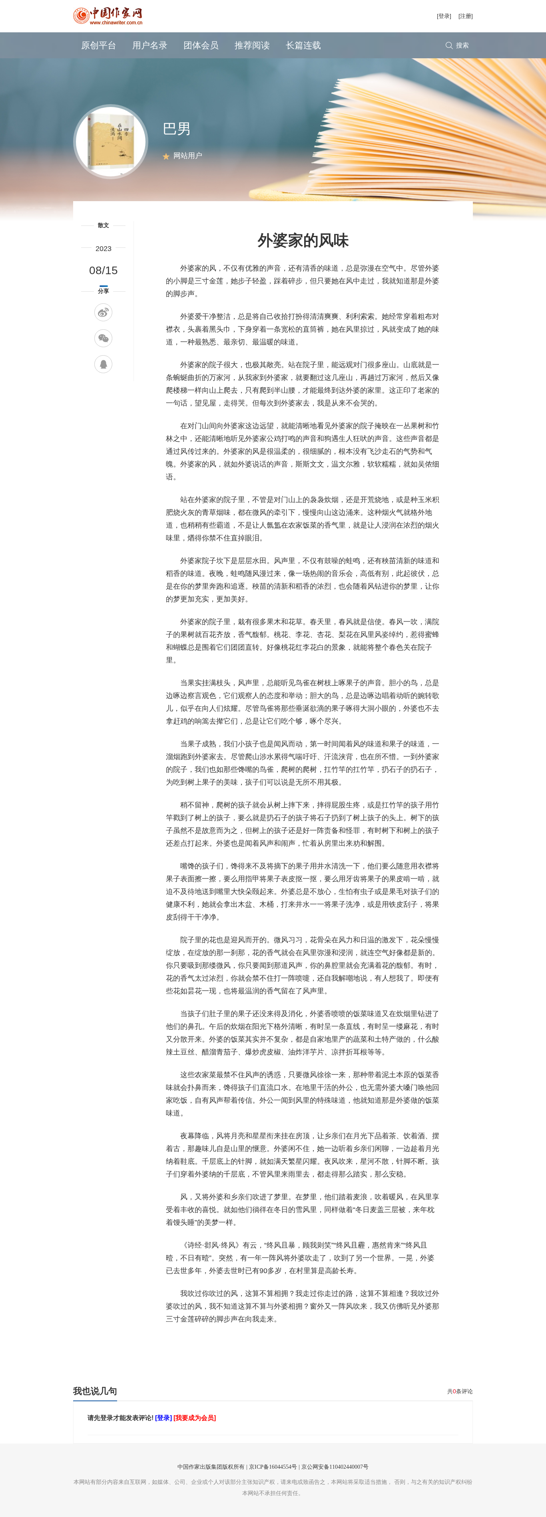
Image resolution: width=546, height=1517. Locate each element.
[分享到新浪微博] (103, 312)
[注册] (465, 16)
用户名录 (149, 45)
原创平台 (98, 45)
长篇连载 (303, 45)
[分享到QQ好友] (103, 364)
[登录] (444, 16)
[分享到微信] (103, 338)
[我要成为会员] (194, 1417)
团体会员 (201, 45)
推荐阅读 (252, 45)
